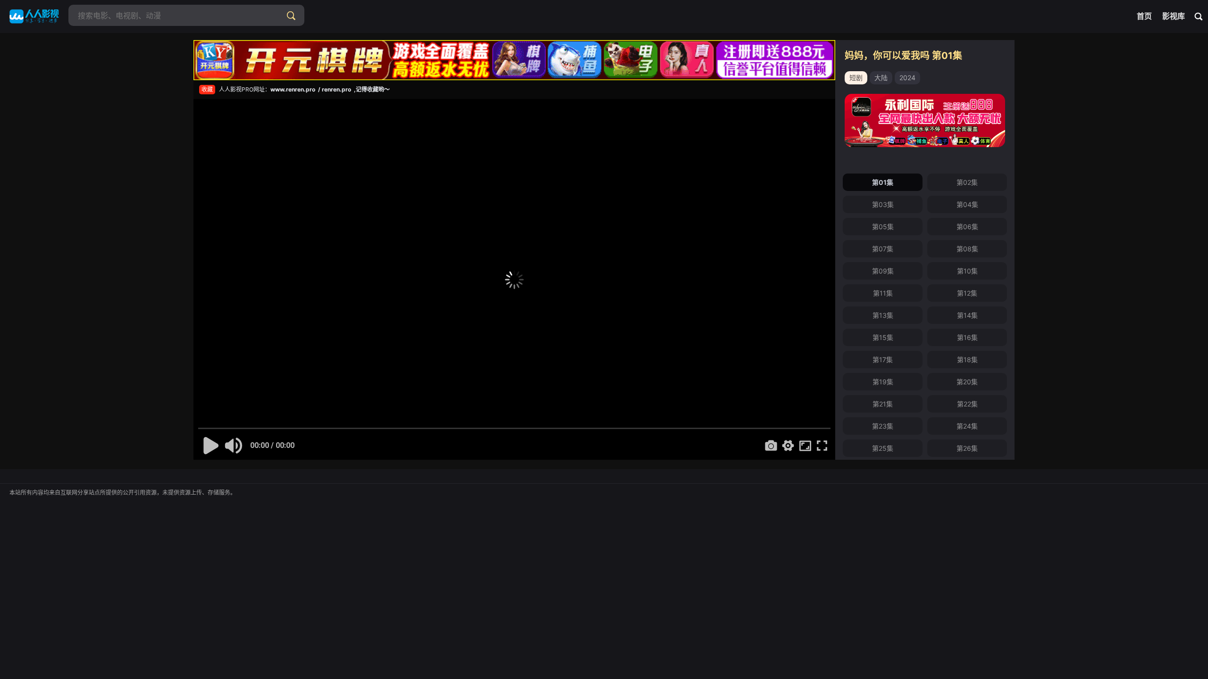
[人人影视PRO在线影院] (34, 16)
